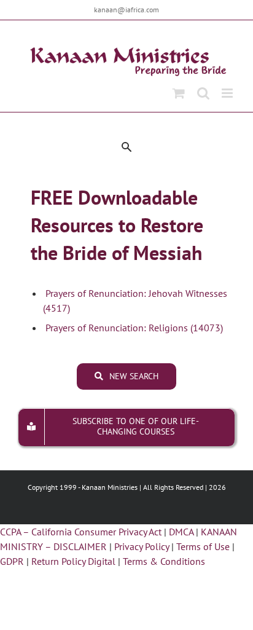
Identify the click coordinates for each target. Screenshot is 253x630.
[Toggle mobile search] (203, 93)
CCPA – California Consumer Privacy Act (81, 532)
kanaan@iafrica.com (126, 9)
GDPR (12, 561)
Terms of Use (203, 546)
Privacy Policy (141, 546)
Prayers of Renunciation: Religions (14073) (133, 327)
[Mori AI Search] (126, 147)
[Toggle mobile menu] (228, 93)
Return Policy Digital (73, 561)
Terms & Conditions (164, 561)
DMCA (181, 532)
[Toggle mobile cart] (179, 93)
